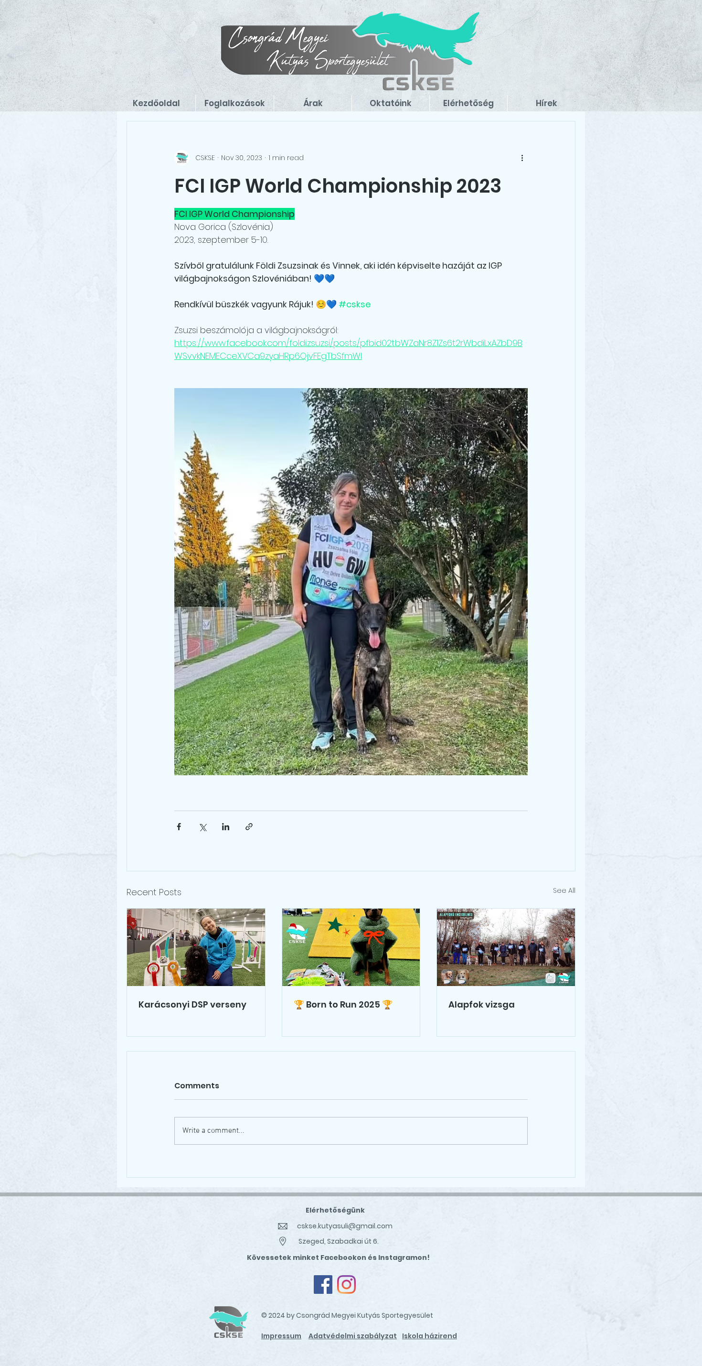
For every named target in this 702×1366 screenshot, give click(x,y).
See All (564, 890)
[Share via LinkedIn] (225, 826)
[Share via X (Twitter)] (202, 826)
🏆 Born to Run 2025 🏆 (343, 1004)
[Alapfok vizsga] (506, 947)
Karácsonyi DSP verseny (192, 1004)
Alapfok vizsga (481, 1004)
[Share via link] (249, 826)
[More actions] (522, 157)
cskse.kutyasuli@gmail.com (345, 1226)
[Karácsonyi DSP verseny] (196, 947)
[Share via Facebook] (178, 826)
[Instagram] (346, 1284)
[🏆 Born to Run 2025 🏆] (351, 947)
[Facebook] (323, 1284)
